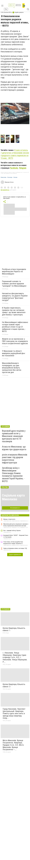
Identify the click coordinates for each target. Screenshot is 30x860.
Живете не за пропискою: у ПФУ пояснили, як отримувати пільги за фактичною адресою (15, 341)
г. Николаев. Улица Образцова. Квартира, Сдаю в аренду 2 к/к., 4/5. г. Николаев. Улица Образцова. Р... (15, 657)
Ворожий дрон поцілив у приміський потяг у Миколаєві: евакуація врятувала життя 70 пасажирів (13, 436)
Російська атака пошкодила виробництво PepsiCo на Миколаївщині (14, 271)
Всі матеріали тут (15, 508)
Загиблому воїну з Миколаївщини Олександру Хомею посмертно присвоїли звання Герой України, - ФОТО (13, 475)
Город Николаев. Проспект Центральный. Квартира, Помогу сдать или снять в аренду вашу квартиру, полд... (14, 713)
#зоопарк (9, 177)
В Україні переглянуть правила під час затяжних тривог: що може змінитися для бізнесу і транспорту (13, 311)
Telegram (22, 168)
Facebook (14, 168)
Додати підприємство (15, 554)
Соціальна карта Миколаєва (13, 497)
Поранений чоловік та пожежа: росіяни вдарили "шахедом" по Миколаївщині (14, 283)
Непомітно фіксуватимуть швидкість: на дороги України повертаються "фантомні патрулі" (15, 296)
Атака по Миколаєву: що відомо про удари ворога (14, 448)
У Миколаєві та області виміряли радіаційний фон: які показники (13, 353)
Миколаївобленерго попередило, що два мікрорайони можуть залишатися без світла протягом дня (11, 367)
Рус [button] (6, 9)
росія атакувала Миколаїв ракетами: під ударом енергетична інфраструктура (14, 458)
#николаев (3, 177)
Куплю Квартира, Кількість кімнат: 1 (14, 629)
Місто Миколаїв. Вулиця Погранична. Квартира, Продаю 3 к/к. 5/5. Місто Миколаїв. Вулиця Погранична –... (13, 745)
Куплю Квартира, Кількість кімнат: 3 (14, 685)
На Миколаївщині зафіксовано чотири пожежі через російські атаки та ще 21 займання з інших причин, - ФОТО (15, 326)
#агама (15, 177)
